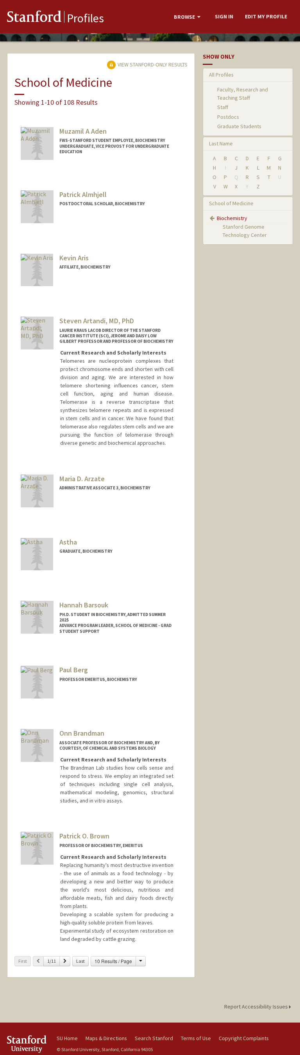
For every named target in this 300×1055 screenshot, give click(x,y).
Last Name (221, 143)
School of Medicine (231, 203)
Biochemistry (232, 218)
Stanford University (27, 1043)
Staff (222, 107)
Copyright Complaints (244, 1038)
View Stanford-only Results (152, 64)
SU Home (67, 1038)
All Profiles (221, 74)
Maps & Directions (106, 1038)
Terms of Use (196, 1038)
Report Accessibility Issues (256, 1006)
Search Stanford (154, 1038)
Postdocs (228, 116)
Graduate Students (239, 126)
